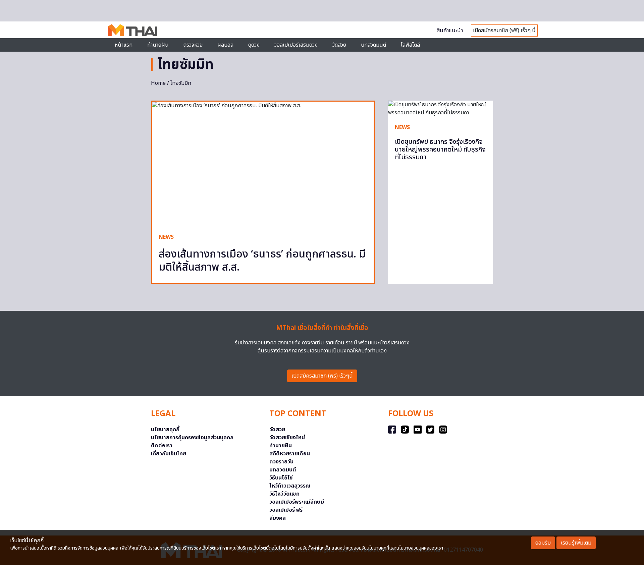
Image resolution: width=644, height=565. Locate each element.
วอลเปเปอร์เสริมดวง (296, 45)
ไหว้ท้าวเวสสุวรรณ (290, 486)
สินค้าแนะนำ (450, 30)
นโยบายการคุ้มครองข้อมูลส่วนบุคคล (192, 438)
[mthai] (132, 30)
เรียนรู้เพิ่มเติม (576, 543)
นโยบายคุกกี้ (165, 430)
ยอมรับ (543, 543)
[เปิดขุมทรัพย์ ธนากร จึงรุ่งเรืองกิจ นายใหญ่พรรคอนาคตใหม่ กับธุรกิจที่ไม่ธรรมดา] (440, 109)
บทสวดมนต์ (373, 45)
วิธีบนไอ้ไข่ (281, 478)
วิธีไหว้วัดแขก (284, 494)
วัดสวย (339, 45)
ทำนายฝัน (158, 45)
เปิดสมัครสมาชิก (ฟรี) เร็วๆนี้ (322, 376)
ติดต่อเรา (161, 446)
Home (158, 83)
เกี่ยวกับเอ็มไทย (168, 454)
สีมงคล (277, 518)
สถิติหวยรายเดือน (289, 454)
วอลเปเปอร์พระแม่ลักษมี (296, 502)
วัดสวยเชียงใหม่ (287, 438)
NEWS (166, 237)
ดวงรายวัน (281, 462)
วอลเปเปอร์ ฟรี (286, 510)
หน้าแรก (123, 45)
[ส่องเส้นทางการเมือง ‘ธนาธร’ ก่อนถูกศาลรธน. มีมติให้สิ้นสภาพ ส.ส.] (263, 164)
